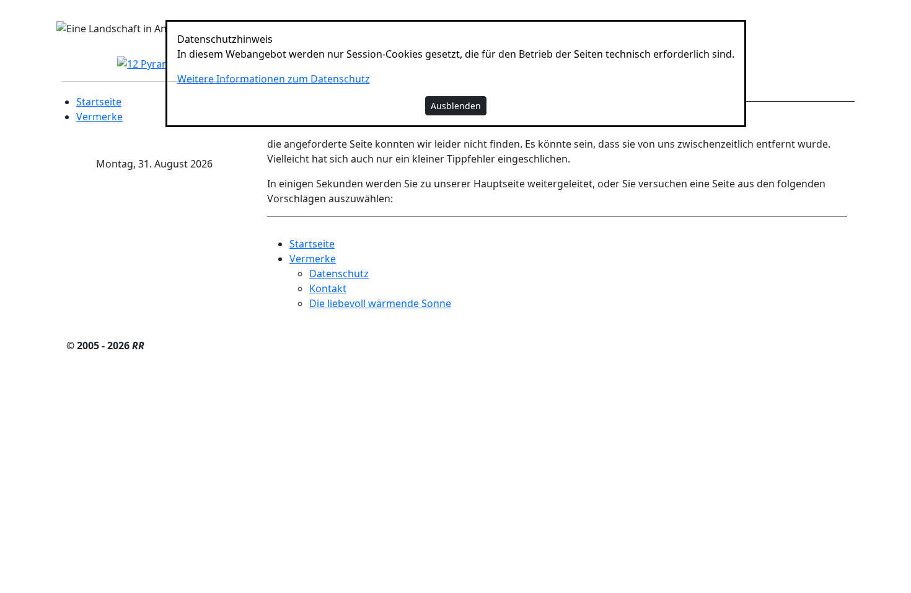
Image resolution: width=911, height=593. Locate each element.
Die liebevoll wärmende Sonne (380, 303)
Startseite (98, 102)
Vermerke (99, 116)
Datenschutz (339, 273)
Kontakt (327, 288)
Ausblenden (456, 106)
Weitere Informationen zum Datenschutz (273, 79)
